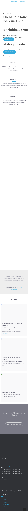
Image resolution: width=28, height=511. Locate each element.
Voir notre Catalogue (14, 424)
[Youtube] (9, 483)
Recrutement (6, 504)
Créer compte (14, 1)
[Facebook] (2, 483)
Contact (4, 506)
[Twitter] (6, 483)
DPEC (4, 499)
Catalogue (8, 39)
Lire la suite (5, 333)
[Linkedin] (13, 483)
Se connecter (22, 1)
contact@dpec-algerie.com (7, 466)
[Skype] (17, 483)
